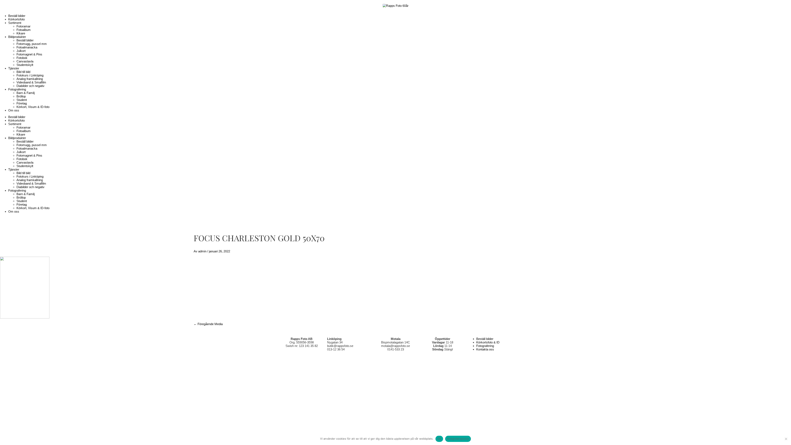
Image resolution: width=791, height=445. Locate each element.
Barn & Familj (25, 93)
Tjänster (13, 68)
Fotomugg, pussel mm (31, 44)
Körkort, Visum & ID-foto (32, 107)
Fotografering (17, 89)
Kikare (20, 33)
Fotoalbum (23, 30)
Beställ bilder (16, 16)
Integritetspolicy (458, 438)
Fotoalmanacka (26, 47)
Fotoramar (23, 26)
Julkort (21, 51)
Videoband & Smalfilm (31, 82)
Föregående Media (208, 324)
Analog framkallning (29, 79)
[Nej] (786, 439)
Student (21, 100)
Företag (21, 103)
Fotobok (21, 58)
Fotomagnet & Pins (29, 54)
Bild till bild (23, 72)
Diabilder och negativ (30, 86)
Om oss (13, 110)
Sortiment (14, 23)
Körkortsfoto (16, 19)
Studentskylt (24, 65)
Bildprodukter (17, 37)
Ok (439, 438)
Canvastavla (24, 61)
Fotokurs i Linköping (29, 75)
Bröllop (21, 96)
